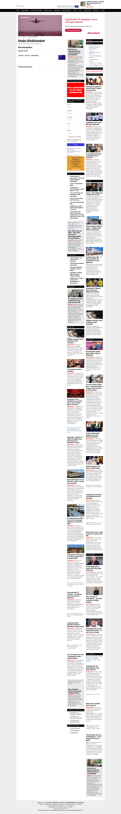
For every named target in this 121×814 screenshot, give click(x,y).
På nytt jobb (89, 572)
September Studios (23, 51)
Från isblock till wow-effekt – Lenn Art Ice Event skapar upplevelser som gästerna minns (75, 521)
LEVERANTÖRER (87, 10)
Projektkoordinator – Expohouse (94, 60)
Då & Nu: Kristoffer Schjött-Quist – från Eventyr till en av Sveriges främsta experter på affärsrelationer (94, 387)
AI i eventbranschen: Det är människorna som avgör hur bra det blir (75, 300)
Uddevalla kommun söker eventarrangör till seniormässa (76, 259)
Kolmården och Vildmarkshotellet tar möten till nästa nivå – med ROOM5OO (74, 52)
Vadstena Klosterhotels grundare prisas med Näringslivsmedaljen (93, 435)
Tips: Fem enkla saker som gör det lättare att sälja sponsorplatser (76, 194)
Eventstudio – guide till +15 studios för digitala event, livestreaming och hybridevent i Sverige (75, 439)
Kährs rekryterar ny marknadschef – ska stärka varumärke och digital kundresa (94, 599)
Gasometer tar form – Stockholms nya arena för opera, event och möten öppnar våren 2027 (74, 402)
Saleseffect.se (63, 810)
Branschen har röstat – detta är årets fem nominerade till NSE (94, 534)
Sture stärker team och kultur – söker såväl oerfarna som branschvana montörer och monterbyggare (75, 234)
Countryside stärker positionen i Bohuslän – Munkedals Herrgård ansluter (75, 624)
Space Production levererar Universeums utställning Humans (74, 691)
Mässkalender (67, 10)
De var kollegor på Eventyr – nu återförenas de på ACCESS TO (94, 155)
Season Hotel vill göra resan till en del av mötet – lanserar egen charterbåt (75, 481)
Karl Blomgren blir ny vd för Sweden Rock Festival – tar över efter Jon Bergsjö (94, 630)
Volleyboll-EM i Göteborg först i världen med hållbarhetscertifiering (93, 290)
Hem (19, 36)
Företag (69, 130)
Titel (68, 123)
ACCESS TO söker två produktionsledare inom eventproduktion (94, 47)
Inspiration (58, 10)
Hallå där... (89, 7)
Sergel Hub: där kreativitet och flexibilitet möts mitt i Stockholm (93, 496)
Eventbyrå (89, 92)
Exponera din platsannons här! (94, 71)
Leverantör (24, 36)
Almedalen (89, 671)
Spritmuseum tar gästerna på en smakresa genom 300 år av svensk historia (75, 556)
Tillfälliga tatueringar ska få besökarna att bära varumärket (75, 341)
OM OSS (103, 10)
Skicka (75, 144)
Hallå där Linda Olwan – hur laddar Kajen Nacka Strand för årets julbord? (95, 3)
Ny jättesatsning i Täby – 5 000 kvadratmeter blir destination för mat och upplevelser (93, 259)
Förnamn (69, 110)
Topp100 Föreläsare (37, 10)
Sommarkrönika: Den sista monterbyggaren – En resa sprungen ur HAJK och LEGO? (93, 737)
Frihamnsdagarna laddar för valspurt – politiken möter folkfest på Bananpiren (94, 228)
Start (18, 10)
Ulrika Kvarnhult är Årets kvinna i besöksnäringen (93, 467)
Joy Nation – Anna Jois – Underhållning (28, 55)
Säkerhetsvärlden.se (43, 810)
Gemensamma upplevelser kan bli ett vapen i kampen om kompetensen (93, 88)
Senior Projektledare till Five (96, 65)
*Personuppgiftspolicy (72, 141)
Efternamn (69, 117)
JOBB (80, 10)
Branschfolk (90, 357)
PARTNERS (96, 10)
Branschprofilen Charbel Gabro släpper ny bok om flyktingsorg (93, 353)
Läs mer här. (70, 807)
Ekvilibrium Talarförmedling (25, 67)
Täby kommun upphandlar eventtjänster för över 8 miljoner (76, 268)
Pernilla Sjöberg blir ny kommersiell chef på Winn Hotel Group (93, 568)
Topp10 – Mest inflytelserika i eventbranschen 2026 (94, 194)
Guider (75, 10)
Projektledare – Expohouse (95, 63)
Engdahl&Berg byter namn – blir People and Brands (94, 123)
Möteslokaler (48, 10)
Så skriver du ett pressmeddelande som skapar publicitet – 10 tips (77, 189)
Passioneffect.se (54, 810)
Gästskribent (90, 707)
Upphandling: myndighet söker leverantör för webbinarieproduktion (76, 274)
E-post (68, 104)
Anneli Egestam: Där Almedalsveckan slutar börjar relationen (92, 668)
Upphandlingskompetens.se (75, 810)
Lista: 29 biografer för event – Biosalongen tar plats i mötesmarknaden (75, 656)
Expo (87, 742)
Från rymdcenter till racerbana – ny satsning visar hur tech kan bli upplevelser (74, 595)
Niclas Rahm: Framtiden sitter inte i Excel (93, 704)
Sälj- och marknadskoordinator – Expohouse (94, 52)
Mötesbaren (26, 10)
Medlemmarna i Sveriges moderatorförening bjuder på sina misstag (76, 207)
